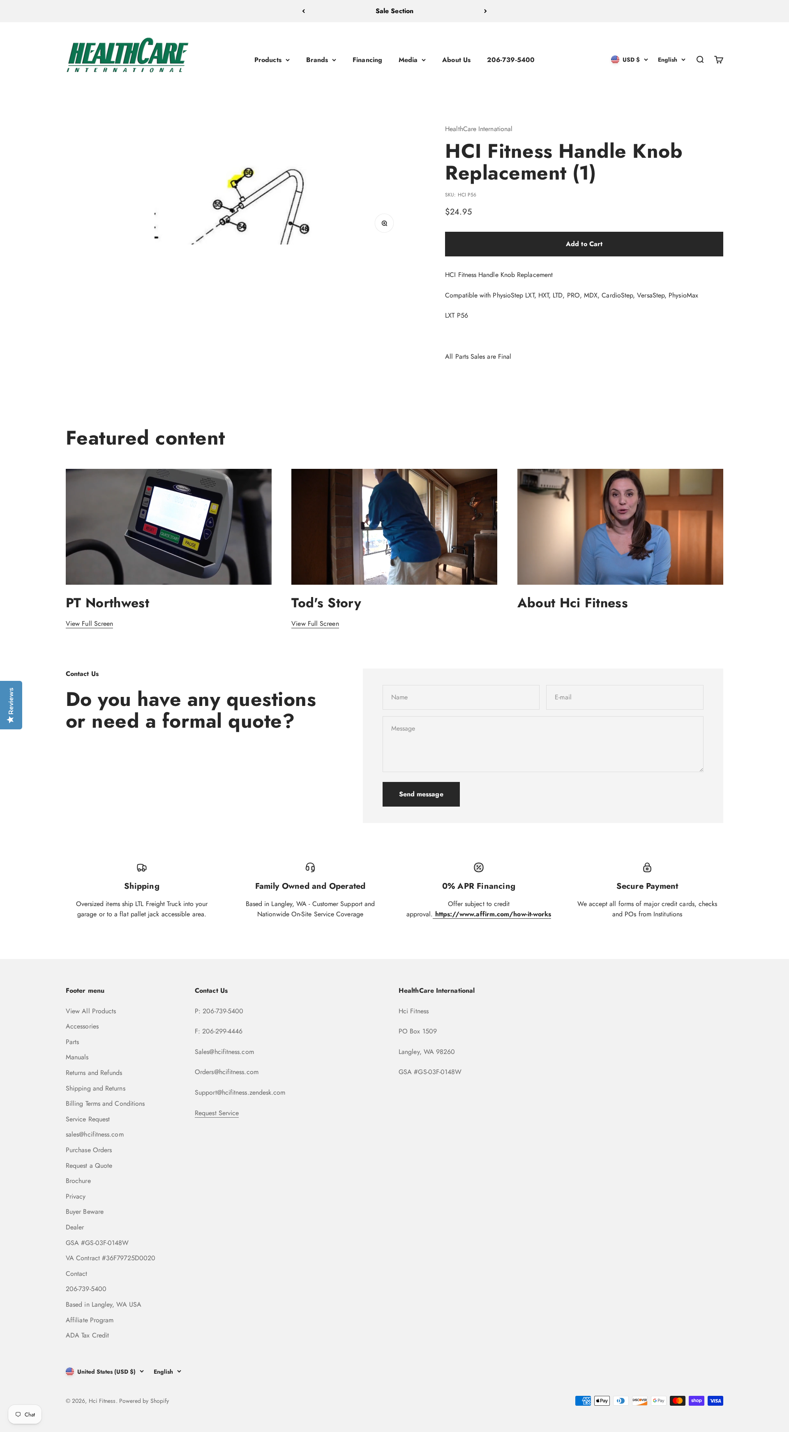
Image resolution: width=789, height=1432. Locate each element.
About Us (456, 59)
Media (408, 59)
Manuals (77, 1057)
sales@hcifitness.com (95, 1134)
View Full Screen (89, 623)
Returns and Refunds (94, 1072)
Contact (77, 1273)
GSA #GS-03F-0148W (97, 1243)
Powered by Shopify (144, 1401)
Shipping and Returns (95, 1088)
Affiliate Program (89, 1320)
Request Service (217, 1113)
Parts (72, 1042)
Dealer (75, 1227)
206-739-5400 (511, 59)
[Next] (485, 11)
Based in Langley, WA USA (103, 1304)
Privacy (76, 1196)
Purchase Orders (89, 1150)
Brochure (78, 1180)
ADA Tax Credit (87, 1335)
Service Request (88, 1119)
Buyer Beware (85, 1211)
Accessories (82, 1026)
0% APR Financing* (394, 11)
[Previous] (303, 11)
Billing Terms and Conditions (105, 1103)
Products (267, 59)
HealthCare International (478, 129)
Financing (367, 59)
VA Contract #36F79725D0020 (110, 1258)
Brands (317, 59)
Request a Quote (89, 1165)
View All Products (91, 1011)
